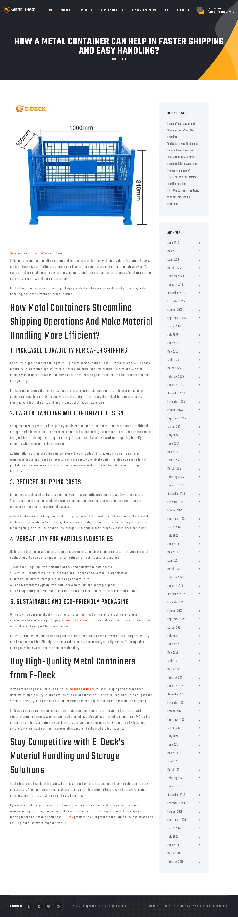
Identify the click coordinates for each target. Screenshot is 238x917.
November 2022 (176, 602)
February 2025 (175, 377)
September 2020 (176, 820)
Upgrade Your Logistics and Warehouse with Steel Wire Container (181, 130)
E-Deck (68, 817)
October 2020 (175, 811)
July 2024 (172, 435)
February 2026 (175, 276)
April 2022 (173, 661)
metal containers (82, 689)
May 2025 (172, 351)
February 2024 (175, 477)
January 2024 (175, 485)
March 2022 (174, 669)
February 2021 (175, 778)
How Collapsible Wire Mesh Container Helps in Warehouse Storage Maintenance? (182, 164)
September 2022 (176, 619)
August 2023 (174, 527)
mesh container (76, 620)
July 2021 (172, 736)
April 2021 (173, 761)
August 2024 (174, 427)
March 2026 (174, 268)
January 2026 (175, 285)
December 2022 (176, 594)
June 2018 (173, 845)
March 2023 (174, 569)
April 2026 (173, 259)
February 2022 (175, 678)
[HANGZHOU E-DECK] (19, 9)
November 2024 (176, 402)
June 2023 (173, 544)
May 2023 (172, 552)
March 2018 (174, 853)
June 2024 (173, 443)
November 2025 (176, 301)
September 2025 (176, 318)
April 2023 (173, 561)
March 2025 (174, 368)
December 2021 (176, 694)
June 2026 (173, 243)
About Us (66, 10)
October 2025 (175, 310)
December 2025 (176, 293)
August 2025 (174, 326)
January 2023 (175, 586)
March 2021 (174, 770)
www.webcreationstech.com (210, 906)
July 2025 (172, 335)
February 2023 (175, 577)
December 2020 (176, 795)
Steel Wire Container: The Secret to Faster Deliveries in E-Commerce (183, 197)
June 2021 (173, 745)
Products (86, 10)
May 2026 (172, 251)
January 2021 (175, 786)
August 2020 (174, 828)
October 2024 (175, 410)
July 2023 (172, 535)
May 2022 (172, 653)
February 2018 (175, 862)
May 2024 (172, 452)
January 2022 (175, 686)
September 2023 (176, 519)
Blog (167, 10)
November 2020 (176, 803)
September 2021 (176, 719)
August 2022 (174, 627)
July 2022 (172, 636)
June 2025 (173, 343)
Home (50, 10)
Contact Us (184, 10)
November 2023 (176, 502)
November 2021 (176, 703)
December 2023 (176, 494)
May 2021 (172, 753)
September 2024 (176, 418)
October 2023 (175, 510)
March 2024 (174, 469)
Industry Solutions (112, 10)
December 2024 (176, 393)
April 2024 (173, 460)
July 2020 (172, 836)
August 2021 (174, 728)
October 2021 (174, 711)
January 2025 (175, 385)
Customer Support (144, 10)
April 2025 (173, 360)
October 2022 (175, 611)
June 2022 (173, 644)
